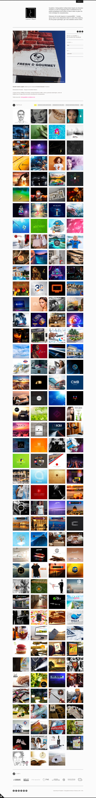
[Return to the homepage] (31, 14)
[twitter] (14, 791)
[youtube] (19, 791)
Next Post (80, 31)
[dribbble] (27, 791)
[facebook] (16, 791)
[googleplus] (24, 791)
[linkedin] (21, 791)
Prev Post (78, 31)
